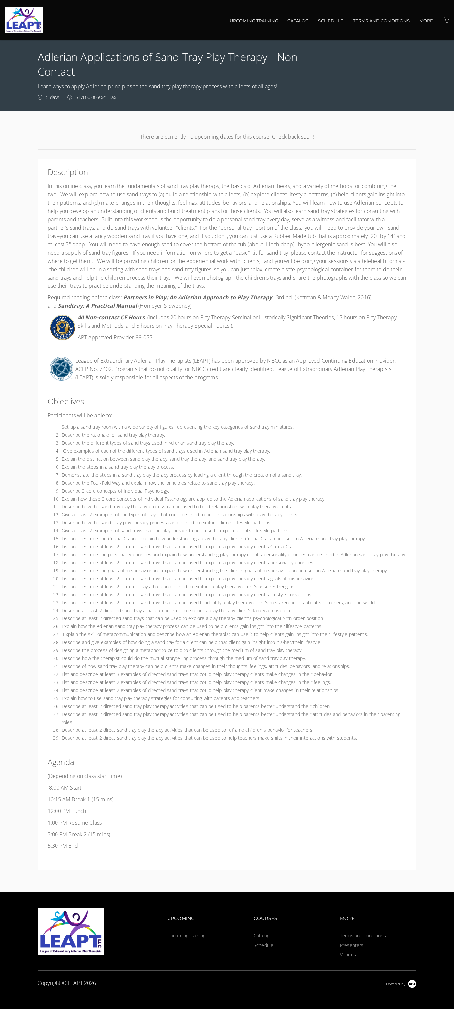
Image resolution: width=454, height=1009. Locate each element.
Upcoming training (254, 20)
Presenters (351, 945)
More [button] (426, 20)
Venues (348, 955)
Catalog (298, 20)
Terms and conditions (381, 20)
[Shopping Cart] (446, 20)
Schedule (330, 20)
